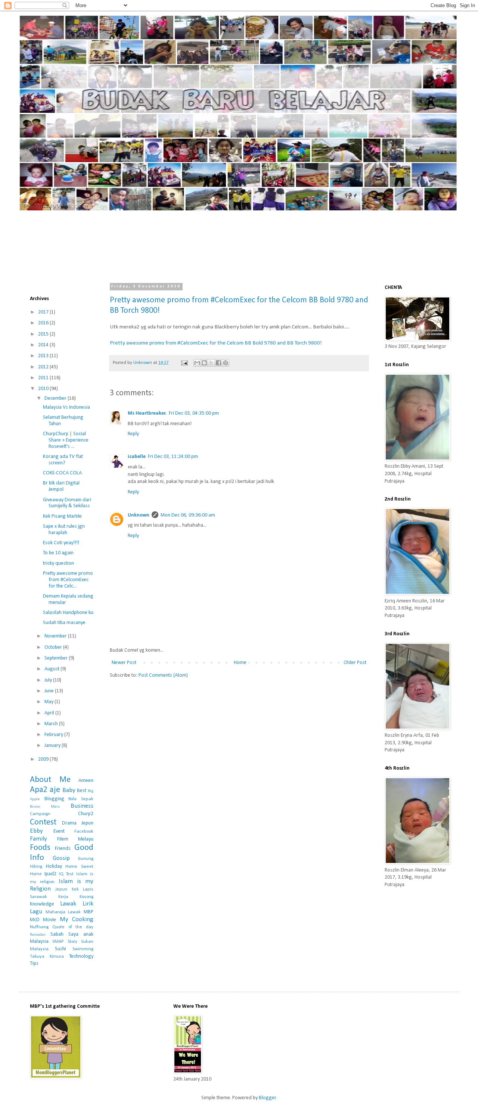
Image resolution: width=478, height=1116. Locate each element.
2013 (44, 356)
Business (82, 806)
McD (35, 920)
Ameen (85, 780)
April (49, 713)
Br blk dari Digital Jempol (61, 486)
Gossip (61, 858)
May (49, 702)
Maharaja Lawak (63, 912)
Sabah (56, 934)
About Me (50, 780)
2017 (44, 312)
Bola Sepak (80, 799)
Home (240, 662)
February (54, 735)
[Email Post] (184, 363)
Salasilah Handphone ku (68, 612)
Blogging (54, 799)
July (48, 680)
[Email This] (197, 363)
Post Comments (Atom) (163, 675)
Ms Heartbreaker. (147, 413)
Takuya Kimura (47, 956)
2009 (44, 759)
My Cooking (76, 919)
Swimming (82, 949)
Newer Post (124, 662)
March (51, 724)
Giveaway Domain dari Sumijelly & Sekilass (67, 503)
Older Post (355, 662)
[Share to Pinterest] (225, 363)
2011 (44, 378)
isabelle (137, 456)
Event (59, 831)
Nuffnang (39, 927)
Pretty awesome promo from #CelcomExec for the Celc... (68, 580)
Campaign (40, 814)
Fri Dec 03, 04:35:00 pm (194, 413)
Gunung (85, 859)
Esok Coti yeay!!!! (61, 543)
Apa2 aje (45, 790)
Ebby (36, 831)
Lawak (68, 904)
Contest (43, 822)
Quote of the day (72, 927)
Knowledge (42, 904)
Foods (40, 848)
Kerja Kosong (75, 897)
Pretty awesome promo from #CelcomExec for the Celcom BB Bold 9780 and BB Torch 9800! (216, 343)
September (56, 658)
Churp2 (85, 814)
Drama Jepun (77, 823)
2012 (44, 367)
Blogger (267, 1098)
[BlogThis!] (204, 363)
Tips (34, 963)
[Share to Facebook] (218, 363)
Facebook (83, 831)
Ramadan (38, 935)
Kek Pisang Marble (62, 516)
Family (38, 839)
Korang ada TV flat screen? (63, 460)
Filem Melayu (75, 839)
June (49, 691)
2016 (44, 323)
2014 (44, 345)
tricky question (58, 563)
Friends (63, 848)
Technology (81, 956)
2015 (44, 334)
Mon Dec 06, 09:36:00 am (188, 515)
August (52, 669)
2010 (44, 389)
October (53, 647)
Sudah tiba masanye (64, 623)
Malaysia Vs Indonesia (66, 407)
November (56, 636)
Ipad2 (50, 874)
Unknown (138, 515)
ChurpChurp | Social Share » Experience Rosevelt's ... (66, 440)
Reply (133, 434)
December (56, 398)
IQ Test (66, 874)
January (53, 745)
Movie (49, 920)
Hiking (36, 866)
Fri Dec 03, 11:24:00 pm (173, 456)
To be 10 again (58, 553)
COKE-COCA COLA (62, 473)
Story (72, 941)
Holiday (54, 866)
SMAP (57, 941)
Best (81, 791)
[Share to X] (211, 363)
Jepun (61, 889)
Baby (68, 790)
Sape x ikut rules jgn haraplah (64, 530)
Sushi (60, 949)
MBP (88, 912)
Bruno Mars (45, 807)
